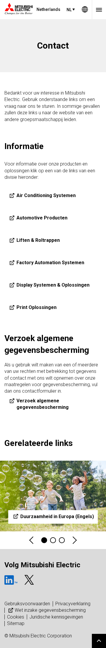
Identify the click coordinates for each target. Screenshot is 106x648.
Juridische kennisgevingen (56, 617)
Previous (32, 540)
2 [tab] (53, 540)
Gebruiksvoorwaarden (27, 603)
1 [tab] (44, 540)
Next (74, 540)
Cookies (15, 617)
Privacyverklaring (72, 603)
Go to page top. (99, 641)
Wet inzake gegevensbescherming (50, 610)
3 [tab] (62, 540)
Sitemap (15, 623)
